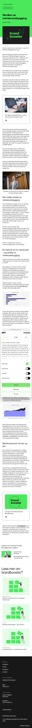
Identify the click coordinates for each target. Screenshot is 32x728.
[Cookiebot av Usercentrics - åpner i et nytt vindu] (23, 333)
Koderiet (15, 719)
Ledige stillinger (6, 709)
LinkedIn (4, 672)
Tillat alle (16, 385)
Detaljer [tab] (16, 337)
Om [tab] (26, 337)
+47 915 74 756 (18, 558)
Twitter (4, 667)
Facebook (5, 669)
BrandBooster (24, 286)
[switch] (28, 368)
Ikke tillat (16, 394)
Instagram (5, 664)
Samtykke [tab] (5, 337)
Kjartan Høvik (17, 552)
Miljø (3, 685)
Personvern (5, 686)
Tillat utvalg (16, 389)
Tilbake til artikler (7, 4)
